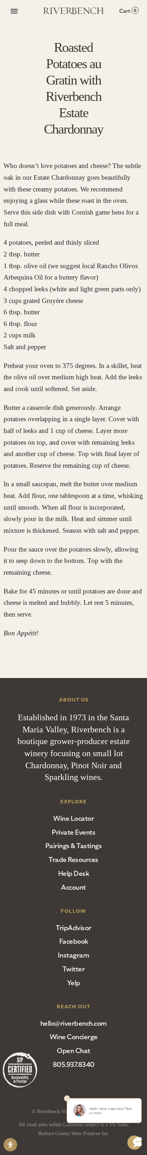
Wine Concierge (74, 1037)
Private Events (73, 832)
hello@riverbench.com (73, 1023)
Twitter (73, 969)
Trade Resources (73, 859)
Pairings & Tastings (73, 846)
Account (73, 887)
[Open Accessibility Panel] (10, 1144)
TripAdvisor (73, 928)
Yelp (73, 983)
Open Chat (73, 1051)
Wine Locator (73, 818)
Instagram (74, 955)
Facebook (73, 941)
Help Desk (73, 873)
